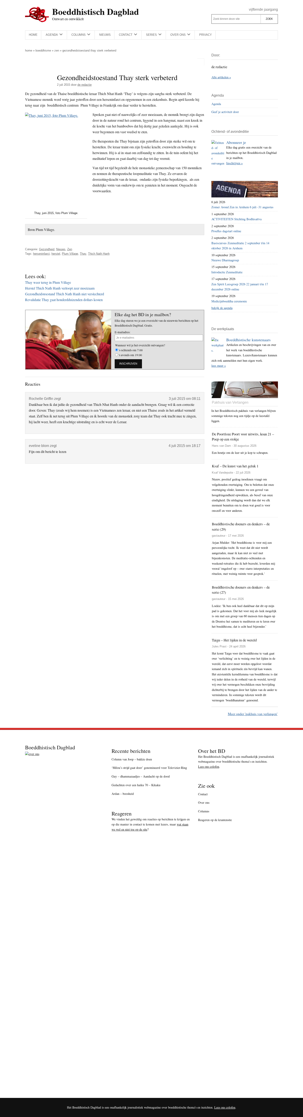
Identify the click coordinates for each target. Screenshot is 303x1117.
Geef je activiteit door (225, 112)
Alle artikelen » (221, 77)
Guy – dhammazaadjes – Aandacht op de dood (141, 776)
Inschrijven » (234, 163)
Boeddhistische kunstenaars (248, 339)
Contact (203, 794)
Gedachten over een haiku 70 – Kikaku (136, 785)
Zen (56, 50)
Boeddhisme (43, 50)
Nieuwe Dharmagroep (225, 260)
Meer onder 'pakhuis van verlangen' (252, 713)
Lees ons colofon (208, 766)
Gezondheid (46, 249)
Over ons (203, 802)
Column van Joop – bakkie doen (132, 759)
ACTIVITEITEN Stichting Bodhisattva (236, 219)
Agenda (216, 104)
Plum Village (70, 253)
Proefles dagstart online (226, 231)
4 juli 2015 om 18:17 (185, 446)
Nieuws (60, 249)
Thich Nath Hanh (99, 253)
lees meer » (218, 365)
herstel (55, 253)
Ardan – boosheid (123, 794)
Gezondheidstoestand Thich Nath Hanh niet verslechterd (64, 294)
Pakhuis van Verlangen (230, 402)
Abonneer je (236, 142)
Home (28, 50)
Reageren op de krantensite (215, 820)
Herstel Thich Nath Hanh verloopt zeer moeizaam (59, 288)
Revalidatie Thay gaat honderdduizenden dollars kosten (64, 299)
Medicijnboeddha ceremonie (229, 301)
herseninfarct (41, 253)
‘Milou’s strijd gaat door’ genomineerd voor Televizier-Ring (149, 768)
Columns (203, 811)
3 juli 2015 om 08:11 (185, 399)
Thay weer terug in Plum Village (48, 282)
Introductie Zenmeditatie (226, 272)
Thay (83, 253)
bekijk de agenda (221, 308)
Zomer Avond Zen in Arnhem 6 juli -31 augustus (242, 207)
